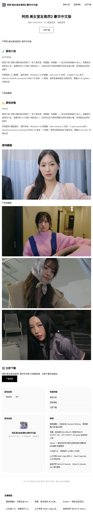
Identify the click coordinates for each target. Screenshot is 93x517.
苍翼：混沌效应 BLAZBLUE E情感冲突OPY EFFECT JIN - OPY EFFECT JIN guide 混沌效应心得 (68, 435)
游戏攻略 (77, 5)
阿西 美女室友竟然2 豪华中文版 (22, 5)
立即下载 (87, 5)
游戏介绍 (66, 5)
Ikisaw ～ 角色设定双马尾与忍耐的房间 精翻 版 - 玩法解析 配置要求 (68, 444)
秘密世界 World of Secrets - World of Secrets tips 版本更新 (68, 465)
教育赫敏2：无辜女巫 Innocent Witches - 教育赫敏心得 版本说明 (69, 425)
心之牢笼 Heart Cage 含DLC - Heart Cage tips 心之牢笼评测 (68, 457)
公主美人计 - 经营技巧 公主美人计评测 (64, 451)
